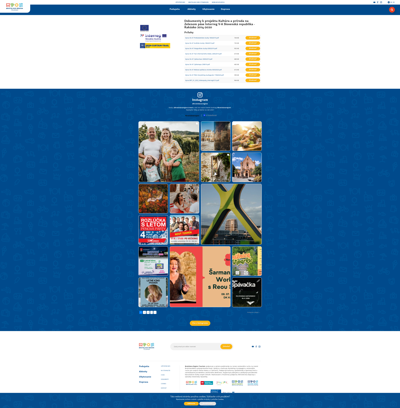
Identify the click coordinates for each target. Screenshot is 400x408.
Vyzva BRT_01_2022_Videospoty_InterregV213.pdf (202, 80)
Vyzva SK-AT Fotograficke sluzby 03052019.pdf (201, 48)
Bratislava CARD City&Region (198, 2)
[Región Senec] (252, 383)
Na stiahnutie (165, 370)
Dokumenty (165, 379)
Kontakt (164, 388)
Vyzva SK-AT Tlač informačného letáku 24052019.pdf (203, 54)
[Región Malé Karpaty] (237, 383)
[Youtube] (374, 2)
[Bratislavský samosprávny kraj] (191, 383)
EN (391, 2)
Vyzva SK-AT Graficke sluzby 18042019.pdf (199, 43)
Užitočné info (180, 2)
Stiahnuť (253, 38)
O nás (163, 375)
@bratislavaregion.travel (183, 108)
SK (389, 2)
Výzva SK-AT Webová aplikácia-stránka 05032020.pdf (203, 70)
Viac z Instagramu (200, 323)
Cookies (163, 384)
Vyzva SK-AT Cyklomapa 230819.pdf (197, 64)
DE (394, 2)
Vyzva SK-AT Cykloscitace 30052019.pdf (198, 59)
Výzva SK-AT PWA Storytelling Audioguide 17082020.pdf (204, 75)
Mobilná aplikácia (218, 2)
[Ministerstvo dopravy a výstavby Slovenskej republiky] (228, 392)
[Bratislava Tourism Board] (206, 383)
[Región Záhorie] (222, 383)
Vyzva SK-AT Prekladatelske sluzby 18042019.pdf (202, 38)
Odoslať (226, 346)
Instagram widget (253, 312)
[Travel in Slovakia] (215, 392)
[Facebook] (378, 2)
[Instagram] (381, 2)
